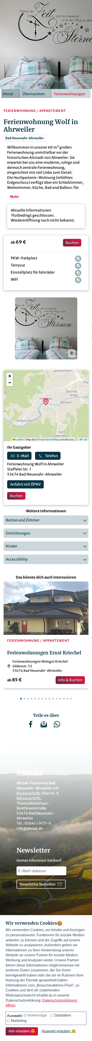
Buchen (72, 242)
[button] (39, 85)
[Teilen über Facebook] (33, 727)
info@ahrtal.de (30, 828)
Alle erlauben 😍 (21, 1031)
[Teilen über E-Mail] (46, 727)
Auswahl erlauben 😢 (59, 1031)
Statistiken (62, 1015)
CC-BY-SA (81, 439)
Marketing (19, 1021)
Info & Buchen (70, 680)
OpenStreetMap (49, 439)
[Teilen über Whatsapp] (59, 727)
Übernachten (34, 94)
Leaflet (19, 439)
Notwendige (37, 1015)
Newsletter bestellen (37, 884)
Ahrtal (7, 94)
